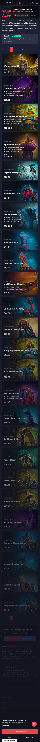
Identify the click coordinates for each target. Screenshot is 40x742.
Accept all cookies (20, 731)
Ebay (19, 656)
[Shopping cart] (36, 2)
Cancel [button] (33, 15)
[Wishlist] (33, 2)
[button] (11, 3)
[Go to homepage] (20, 2)
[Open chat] (34, 724)
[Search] (7, 2)
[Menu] (3, 2)
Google (35, 656)
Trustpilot (27, 656)
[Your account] (29, 2)
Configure (29, 737)
